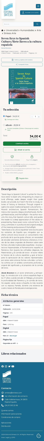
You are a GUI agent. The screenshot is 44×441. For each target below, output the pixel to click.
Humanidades (27, 30)
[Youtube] (13, 366)
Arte (39, 30)
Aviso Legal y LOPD (8, 437)
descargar (13, 336)
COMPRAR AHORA (22, 144)
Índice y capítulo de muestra (23, 60)
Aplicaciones (6, 423)
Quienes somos (7, 410)
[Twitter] (9, 366)
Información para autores (11, 414)
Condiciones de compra (10, 417)
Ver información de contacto (16, 396)
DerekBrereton (6, 48)
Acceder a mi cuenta (31, 12)
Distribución (6, 426)
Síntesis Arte (10, 33)
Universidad (12, 30)
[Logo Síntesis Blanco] (7, 376)
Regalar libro (23, 178)
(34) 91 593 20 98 (11, 405)
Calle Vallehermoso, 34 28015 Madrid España (16, 400)
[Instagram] (6, 366)
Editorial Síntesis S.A (12, 434)
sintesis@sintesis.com (13, 393)
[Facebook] (2, 366)
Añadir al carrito (24, 150)
